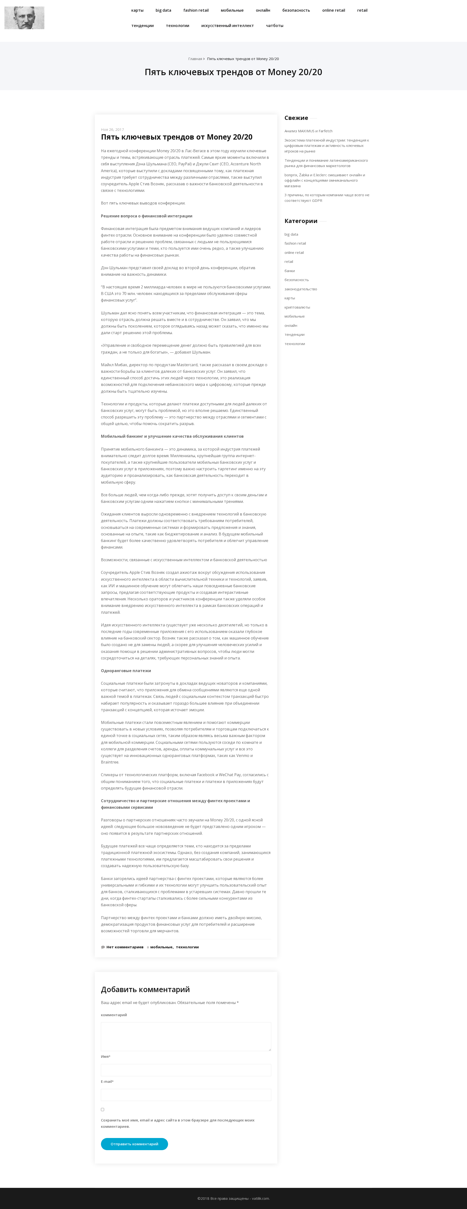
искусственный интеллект (227, 25)
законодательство (301, 288)
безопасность (296, 10)
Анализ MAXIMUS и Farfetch (308, 130)
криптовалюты (297, 307)
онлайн (263, 10)
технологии (177, 25)
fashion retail (196, 10)
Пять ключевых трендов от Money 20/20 (243, 58)
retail (362, 10)
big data (163, 10)
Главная (195, 58)
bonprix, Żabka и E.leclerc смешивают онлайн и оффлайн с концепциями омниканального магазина (325, 180)
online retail (333, 10)
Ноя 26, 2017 (112, 129)
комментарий (114, 1014)
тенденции (142, 25)
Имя (105, 1056)
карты (137, 10)
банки (290, 270)
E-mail (107, 1081)
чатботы (274, 25)
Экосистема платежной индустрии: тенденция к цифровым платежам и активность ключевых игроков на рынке (327, 145)
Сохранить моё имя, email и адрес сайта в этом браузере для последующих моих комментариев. (177, 1123)
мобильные (232, 10)
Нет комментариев (125, 946)
